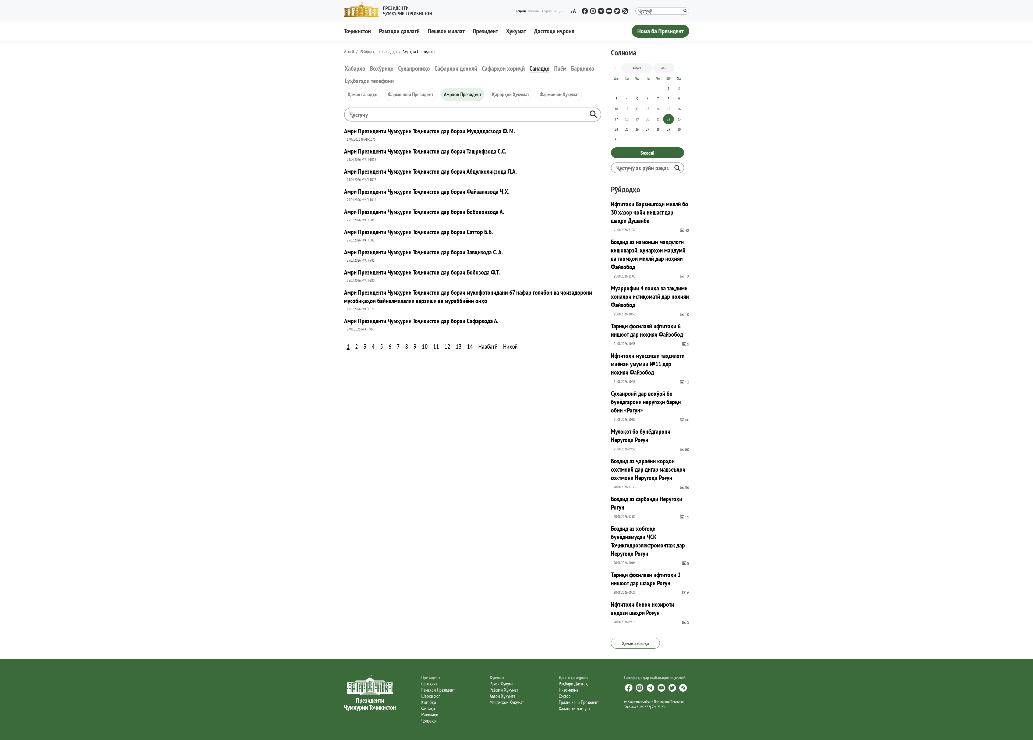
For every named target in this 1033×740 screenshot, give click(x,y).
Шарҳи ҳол (430, 696)
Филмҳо (428, 708)
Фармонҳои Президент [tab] (410, 94)
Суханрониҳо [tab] (414, 68)
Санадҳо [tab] (539, 68)
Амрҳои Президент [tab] (463, 94)
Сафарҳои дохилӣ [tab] (455, 68)
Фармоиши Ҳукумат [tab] (559, 94)
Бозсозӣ (647, 153)
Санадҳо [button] (389, 51)
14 (470, 346)
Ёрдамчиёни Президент (579, 702)
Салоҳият (429, 684)
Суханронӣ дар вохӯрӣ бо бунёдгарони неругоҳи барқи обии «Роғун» (646, 401)
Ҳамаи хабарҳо (635, 643)
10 (425, 346)
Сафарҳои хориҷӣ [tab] (503, 68)
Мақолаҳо (429, 714)
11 (436, 346)
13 (459, 346)
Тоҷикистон (357, 31)
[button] (390, 9)
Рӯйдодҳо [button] (368, 51)
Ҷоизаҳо (428, 721)
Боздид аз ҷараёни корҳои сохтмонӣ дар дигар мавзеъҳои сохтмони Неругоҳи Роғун (648, 469)
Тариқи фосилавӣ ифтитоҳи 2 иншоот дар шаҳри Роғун (646, 579)
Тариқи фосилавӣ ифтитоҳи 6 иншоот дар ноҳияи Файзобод (647, 330)
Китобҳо (428, 702)
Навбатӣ (488, 346)
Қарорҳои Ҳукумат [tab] (510, 94)
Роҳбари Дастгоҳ (573, 684)
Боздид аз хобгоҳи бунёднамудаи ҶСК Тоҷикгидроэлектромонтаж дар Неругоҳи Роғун (648, 541)
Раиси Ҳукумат (502, 684)
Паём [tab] (560, 68)
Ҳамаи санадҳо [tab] (362, 94)
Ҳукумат (516, 31)
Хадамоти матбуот (574, 708)
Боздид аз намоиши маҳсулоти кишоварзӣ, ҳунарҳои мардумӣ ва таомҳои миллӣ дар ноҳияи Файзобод (648, 254)
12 (447, 346)
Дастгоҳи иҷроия (554, 31)
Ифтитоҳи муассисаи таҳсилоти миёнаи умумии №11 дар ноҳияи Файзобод (648, 363)
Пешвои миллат (446, 31)
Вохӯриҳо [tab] (382, 68)
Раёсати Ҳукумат (504, 690)
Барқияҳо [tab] (582, 68)
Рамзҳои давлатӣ (399, 31)
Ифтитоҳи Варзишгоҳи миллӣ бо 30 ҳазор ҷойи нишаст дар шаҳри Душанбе (649, 212)
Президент (485, 31)
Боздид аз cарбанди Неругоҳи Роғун (646, 503)
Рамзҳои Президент (438, 690)
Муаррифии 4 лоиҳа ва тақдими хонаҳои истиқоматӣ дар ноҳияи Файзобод (650, 296)
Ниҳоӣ (510, 346)
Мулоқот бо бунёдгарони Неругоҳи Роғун (640, 435)
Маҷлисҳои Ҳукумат (507, 702)
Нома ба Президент (660, 31)
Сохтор (565, 696)
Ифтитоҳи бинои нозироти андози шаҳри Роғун (642, 608)
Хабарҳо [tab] (355, 68)
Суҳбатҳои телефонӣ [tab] (369, 81)
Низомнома (568, 690)
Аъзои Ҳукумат (502, 696)
